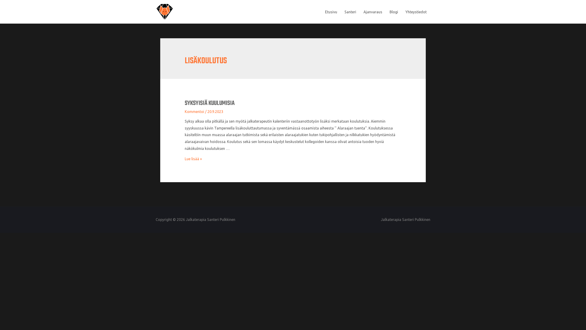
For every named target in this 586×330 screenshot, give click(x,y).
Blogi (394, 12)
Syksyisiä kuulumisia (210, 103)
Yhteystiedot (416, 12)
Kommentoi (194, 112)
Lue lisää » (193, 159)
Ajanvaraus (373, 12)
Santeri (350, 12)
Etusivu (331, 12)
